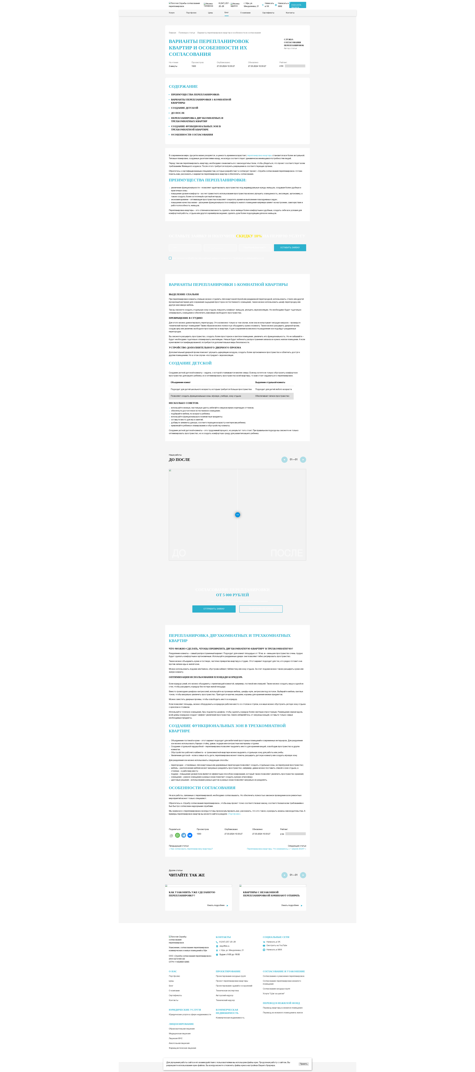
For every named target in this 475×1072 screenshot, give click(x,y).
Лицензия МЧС (175, 1038)
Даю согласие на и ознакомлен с (218, 258)
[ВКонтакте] (189, 835)
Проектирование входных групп (231, 976)
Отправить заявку (214, 609)
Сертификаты (268, 13)
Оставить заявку (290, 248)
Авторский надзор (224, 995)
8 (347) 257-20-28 (224, 5)
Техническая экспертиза (227, 991)
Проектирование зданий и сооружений (234, 986)
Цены (210, 13)
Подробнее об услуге (261, 609)
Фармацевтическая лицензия (182, 1048)
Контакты (290, 13)
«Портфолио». (234, 814)
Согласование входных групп (276, 989)
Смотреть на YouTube (276, 945)
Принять (304, 1064)
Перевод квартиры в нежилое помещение (282, 1008)
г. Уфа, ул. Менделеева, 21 (251, 5)
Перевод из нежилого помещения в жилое (283, 1013)
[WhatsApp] (177, 835)
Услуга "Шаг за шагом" (274, 994)
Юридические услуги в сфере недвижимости (190, 1015)
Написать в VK (269, 5)
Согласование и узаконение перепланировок (283, 976)
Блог (227, 12)
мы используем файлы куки (245, 1062)
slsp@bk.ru (224, 946)
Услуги (172, 13)
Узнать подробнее (216, 905)
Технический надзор (225, 1000)
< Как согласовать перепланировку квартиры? (191, 849)
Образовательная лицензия (182, 1029)
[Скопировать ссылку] (171, 835)
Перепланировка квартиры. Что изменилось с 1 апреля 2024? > (276, 849)
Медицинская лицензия (179, 1034)
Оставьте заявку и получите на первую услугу (237, 236)
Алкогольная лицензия (179, 1043)
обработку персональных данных (203, 258)
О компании (245, 13)
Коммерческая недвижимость (230, 1018)
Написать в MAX (283, 5)
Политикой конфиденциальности (248, 258)
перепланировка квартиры (259, 155)
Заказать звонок (296, 6)
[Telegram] (183, 835)
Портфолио (191, 13)
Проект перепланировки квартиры (232, 981)
